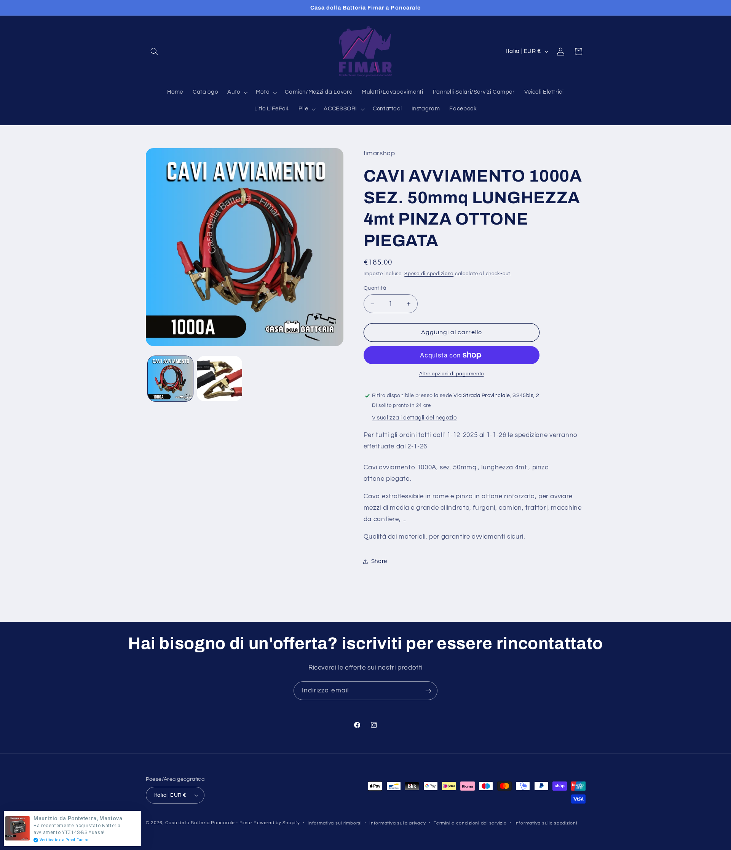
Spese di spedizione (428, 274)
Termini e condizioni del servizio (470, 823)
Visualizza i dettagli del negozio (414, 418)
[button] (154, 51)
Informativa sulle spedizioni (545, 823)
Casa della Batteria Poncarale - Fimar (208, 823)
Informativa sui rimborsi (335, 823)
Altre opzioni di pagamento (451, 374)
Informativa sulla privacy (397, 823)
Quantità (375, 288)
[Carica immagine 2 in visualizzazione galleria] (219, 378)
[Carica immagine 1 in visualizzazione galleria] (170, 378)
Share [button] (379, 561)
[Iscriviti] (428, 690)
